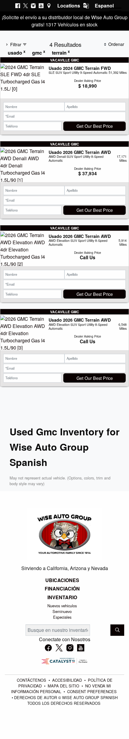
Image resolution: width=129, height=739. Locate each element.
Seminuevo (62, 611)
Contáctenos (32, 680)
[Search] (117, 630)
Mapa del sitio (64, 686)
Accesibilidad (67, 680)
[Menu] (115, 12)
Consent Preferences (92, 691)
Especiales (62, 617)
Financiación (62, 588)
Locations (68, 5)
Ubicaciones (62, 580)
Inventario (62, 597)
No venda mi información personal (61, 688)
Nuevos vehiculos (62, 605)
